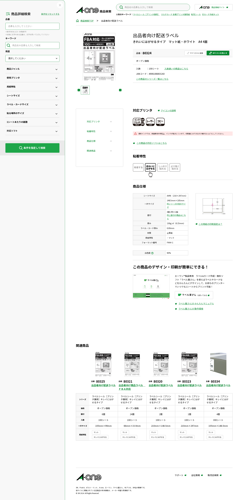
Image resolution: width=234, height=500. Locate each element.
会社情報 (195, 475)
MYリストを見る (217, 53)
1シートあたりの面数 (17, 121)
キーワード (10, 38)
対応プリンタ (93, 121)
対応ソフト (12, 130)
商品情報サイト (218, 8)
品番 (7, 19)
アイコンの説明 (167, 110)
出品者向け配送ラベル (103, 385)
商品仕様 (91, 141)
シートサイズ (13, 95)
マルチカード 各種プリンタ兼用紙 (175, 14)
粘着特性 (91, 131)
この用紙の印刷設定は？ (209, 224)
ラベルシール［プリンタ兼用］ (146, 14)
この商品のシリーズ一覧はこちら (152, 78)
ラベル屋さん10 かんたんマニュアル (194, 303)
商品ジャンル (13, 68)
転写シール (196, 14)
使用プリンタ (13, 77)
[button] (85, 90)
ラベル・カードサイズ (17, 104)
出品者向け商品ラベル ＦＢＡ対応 (132, 386)
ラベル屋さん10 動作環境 (189, 308)
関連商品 (91, 150)
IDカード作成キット (210, 14)
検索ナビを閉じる (60, 5)
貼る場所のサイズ (15, 113)
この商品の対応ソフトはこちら (150, 143)
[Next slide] (120, 90)
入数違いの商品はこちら (176, 68)
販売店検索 (213, 475)
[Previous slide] (79, 90)
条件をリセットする (50, 13)
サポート (179, 475)
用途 (7, 51)
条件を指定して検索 (34, 147)
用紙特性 (11, 86)
